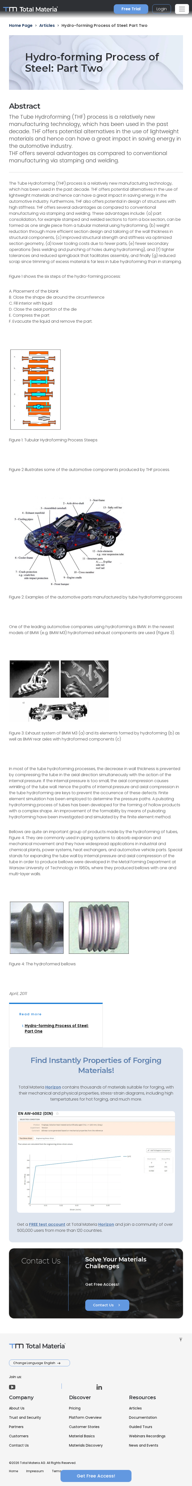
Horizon (106, 1224)
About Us (16, 1408)
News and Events (143, 1445)
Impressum (35, 1471)
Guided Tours (140, 1426)
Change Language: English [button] (34, 1363)
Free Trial (131, 9)
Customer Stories (84, 1426)
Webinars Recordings (147, 1436)
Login (161, 9)
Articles (135, 1408)
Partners (16, 1426)
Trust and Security (25, 1417)
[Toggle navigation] (182, 9)
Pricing (74, 1408)
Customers (18, 1436)
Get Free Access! (96, 1476)
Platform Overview (85, 1417)
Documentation (143, 1417)
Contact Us (107, 1305)
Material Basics (82, 1436)
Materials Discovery (86, 1445)
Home (13, 1471)
